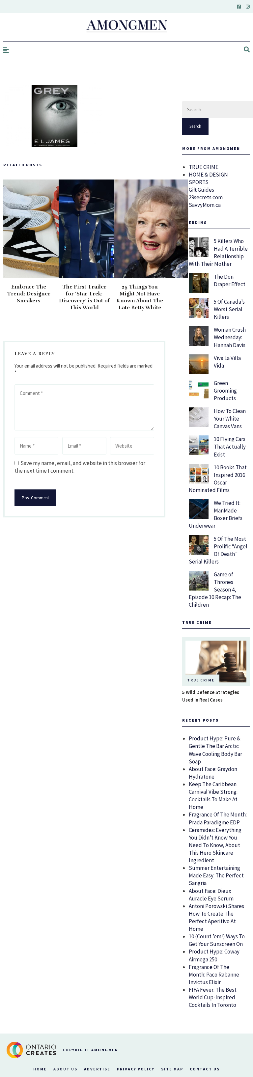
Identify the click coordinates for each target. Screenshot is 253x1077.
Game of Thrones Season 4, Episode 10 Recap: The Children (215, 589)
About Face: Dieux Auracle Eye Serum (211, 894)
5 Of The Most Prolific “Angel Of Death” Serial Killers (218, 550)
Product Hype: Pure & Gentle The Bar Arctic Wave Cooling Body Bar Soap (215, 750)
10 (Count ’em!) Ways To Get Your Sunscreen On (217, 940)
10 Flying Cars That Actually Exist (230, 446)
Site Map (172, 1068)
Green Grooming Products (225, 390)
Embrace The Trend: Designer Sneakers (28, 294)
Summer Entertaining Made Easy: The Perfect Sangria (216, 875)
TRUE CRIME (203, 167)
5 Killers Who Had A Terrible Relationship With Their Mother (218, 252)
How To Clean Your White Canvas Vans (230, 418)
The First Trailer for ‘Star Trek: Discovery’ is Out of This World (84, 297)
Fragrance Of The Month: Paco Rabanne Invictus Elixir (214, 974)
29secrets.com (206, 197)
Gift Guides (201, 189)
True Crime (200, 680)
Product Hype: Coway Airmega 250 (214, 955)
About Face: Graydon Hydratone (213, 772)
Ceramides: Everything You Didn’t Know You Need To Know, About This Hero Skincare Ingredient (215, 845)
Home (40, 1068)
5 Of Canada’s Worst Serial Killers (229, 309)
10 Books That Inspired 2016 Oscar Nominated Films (218, 479)
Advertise (97, 1068)
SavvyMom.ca (205, 204)
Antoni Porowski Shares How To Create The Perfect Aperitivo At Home (216, 917)
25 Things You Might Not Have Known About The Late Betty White (139, 297)
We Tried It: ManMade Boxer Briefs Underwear (215, 514)
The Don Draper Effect (229, 280)
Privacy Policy (136, 1068)
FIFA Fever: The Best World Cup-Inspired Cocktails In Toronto (213, 997)
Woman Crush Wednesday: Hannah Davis (230, 337)
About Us (65, 1068)
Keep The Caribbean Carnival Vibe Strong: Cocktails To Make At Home (213, 796)
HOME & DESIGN (208, 174)
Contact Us (205, 1068)
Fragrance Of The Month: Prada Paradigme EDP (218, 818)
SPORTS (199, 182)
